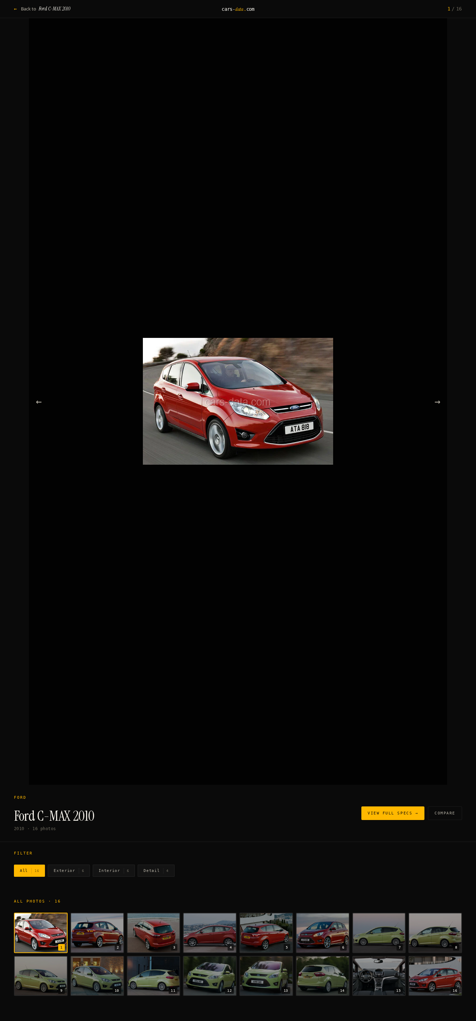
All (29, 870)
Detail (156, 870)
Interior (114, 870)
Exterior (69, 870)
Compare (445, 813)
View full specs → (393, 813)
